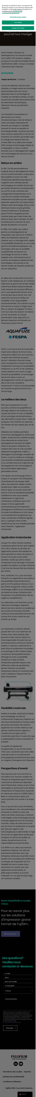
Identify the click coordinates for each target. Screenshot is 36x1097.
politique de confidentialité (12, 12)
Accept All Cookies (18, 28)
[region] (18, 16)
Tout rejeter (18, 22)
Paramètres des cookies (18, 17)
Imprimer (16, 13)
